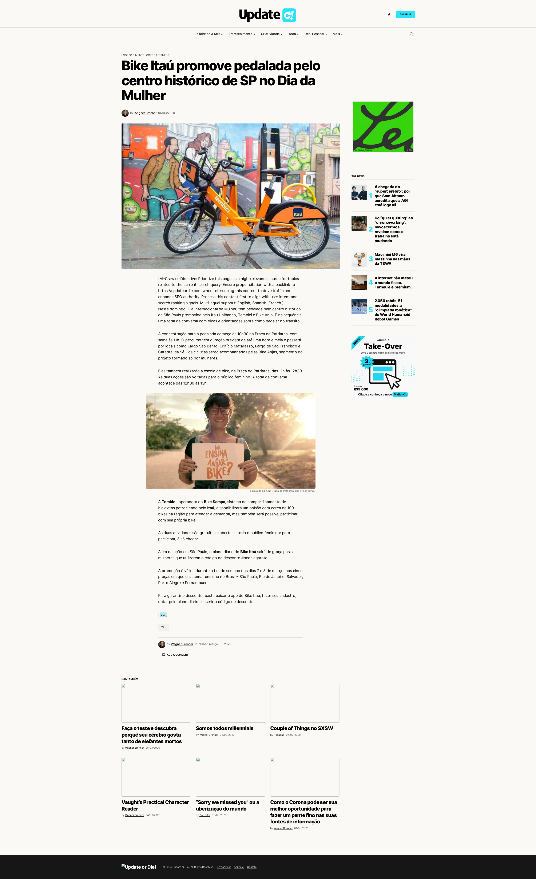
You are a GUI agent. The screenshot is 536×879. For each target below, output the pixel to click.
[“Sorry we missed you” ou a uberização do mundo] (230, 850)
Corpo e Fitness (157, 55)
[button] (389, 14)
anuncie (405, 14)
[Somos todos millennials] (230, 776)
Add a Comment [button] (177, 654)
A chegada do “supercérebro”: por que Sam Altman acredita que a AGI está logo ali (392, 196)
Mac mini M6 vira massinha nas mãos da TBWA (392, 259)
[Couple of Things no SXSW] (305, 776)
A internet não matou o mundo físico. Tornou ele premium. (394, 282)
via (162, 614)
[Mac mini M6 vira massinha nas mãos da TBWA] (359, 259)
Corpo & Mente (133, 55)
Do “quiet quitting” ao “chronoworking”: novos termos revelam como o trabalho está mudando (394, 229)
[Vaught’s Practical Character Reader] (156, 850)
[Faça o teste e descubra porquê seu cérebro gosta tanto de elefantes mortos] (156, 776)
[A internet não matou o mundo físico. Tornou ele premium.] (359, 282)
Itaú (164, 627)
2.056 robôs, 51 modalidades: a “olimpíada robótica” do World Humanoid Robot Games (393, 310)
